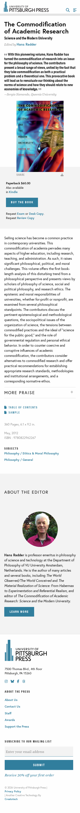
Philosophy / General (18, 460)
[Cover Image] (62, 175)
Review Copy (25, 218)
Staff (8, 713)
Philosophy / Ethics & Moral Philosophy (31, 453)
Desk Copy (36, 214)
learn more (19, 611)
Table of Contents (23, 407)
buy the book (22, 202)
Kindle (13, 192)
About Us (11, 700)
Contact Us (12, 706)
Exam (21, 214)
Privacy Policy (13, 791)
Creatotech (11, 799)
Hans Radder (26, 44)
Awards (10, 720)
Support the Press (17, 726)
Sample (14, 412)
